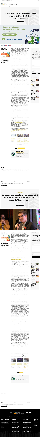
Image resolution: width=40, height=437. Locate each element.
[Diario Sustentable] (13, 154)
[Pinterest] (20, 21)
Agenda (32, 84)
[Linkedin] (23, 21)
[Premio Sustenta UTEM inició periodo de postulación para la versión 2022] (13, 135)
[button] (9, 6)
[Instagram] (36, 0)
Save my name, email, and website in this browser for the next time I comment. (12, 183)
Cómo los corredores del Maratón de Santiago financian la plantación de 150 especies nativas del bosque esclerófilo (27, 431)
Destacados (13, 424)
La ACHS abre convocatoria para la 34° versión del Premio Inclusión (10, 163)
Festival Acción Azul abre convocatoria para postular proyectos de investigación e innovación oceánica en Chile (30, 163)
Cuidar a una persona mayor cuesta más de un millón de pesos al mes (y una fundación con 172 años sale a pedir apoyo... (27, 427)
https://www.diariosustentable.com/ (20, 152)
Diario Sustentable (16, 18)
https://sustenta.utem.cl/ (19, 122)
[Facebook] (35, 0)
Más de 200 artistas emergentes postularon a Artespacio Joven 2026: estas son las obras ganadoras (16, 427)
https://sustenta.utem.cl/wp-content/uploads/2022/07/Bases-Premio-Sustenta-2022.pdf (19, 130)
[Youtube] (38, 0)
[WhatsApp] (22, 21)
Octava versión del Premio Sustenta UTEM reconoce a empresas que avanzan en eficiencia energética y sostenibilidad (26, 140)
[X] (37, 0)
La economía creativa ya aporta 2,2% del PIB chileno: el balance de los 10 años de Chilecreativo (33, 82)
